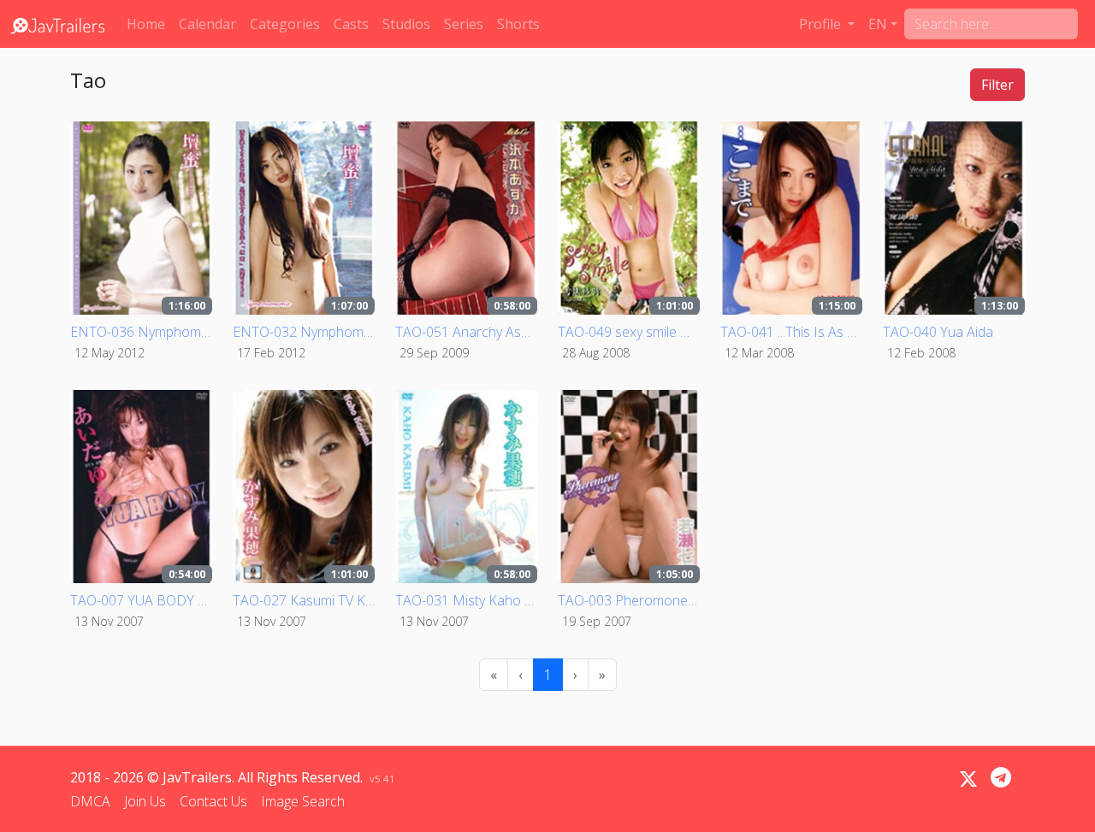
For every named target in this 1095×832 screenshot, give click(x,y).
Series (463, 24)
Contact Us (213, 801)
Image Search (303, 801)
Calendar (207, 24)
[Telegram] (1001, 777)
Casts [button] (351, 24)
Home (146, 24)
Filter (997, 84)
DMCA (90, 801)
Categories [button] (285, 24)
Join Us (145, 801)
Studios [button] (406, 24)
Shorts (518, 24)
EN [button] (877, 24)
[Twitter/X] (968, 779)
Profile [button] (821, 24)
